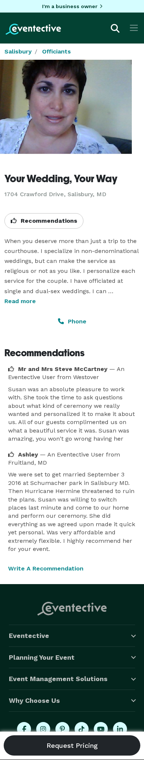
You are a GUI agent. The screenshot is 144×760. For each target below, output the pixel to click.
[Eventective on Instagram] (43, 729)
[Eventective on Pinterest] (62, 729)
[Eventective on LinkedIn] (120, 729)
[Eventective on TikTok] (82, 729)
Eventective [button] (29, 635)
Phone (76, 321)
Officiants (56, 51)
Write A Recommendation (45, 568)
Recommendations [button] (48, 220)
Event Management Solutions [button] (58, 679)
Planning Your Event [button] (42, 657)
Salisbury (18, 51)
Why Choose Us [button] (34, 700)
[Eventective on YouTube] (101, 729)
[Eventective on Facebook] (24, 729)
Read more (20, 301)
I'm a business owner (69, 6)
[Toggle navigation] (134, 28)
